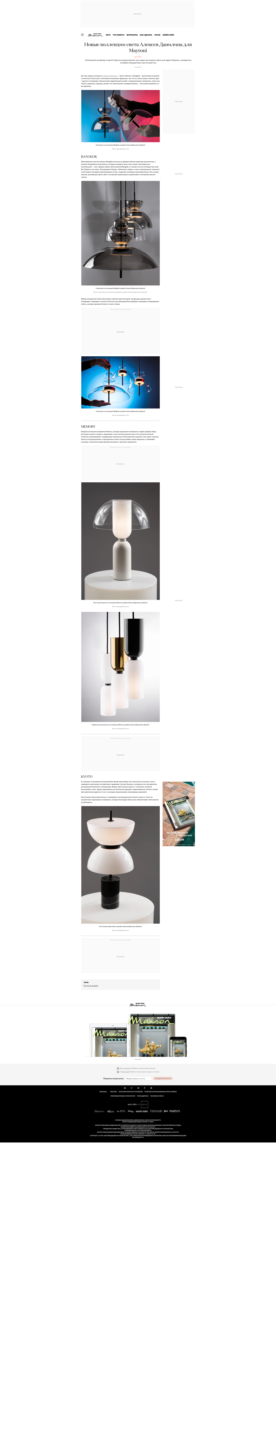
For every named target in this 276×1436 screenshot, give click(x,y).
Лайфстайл (168, 35)
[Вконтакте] (131, 1088)
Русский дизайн (91, 986)
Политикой (125, 1072)
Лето (108, 35)
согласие (126, 1068)
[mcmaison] (95, 35)
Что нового (118, 35)
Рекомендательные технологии (123, 1096)
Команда (103, 1091)
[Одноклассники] (144, 1088)
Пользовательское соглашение (131, 1091)
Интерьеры (132, 35)
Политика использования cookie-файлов (160, 1091)
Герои (157, 35)
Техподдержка (143, 1096)
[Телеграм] (138, 1088)
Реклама (113, 1091)
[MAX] (125, 1088)
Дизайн (138, 57)
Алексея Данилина (110, 76)
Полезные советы (157, 1096)
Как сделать (146, 35)
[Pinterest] (151, 1088)
